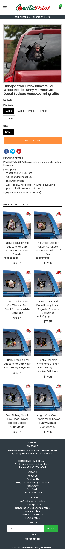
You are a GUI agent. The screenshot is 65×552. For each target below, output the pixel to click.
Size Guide (32, 489)
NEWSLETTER (32, 523)
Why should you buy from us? (32, 482)
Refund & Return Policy (32, 501)
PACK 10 (9, 118)
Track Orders (32, 485)
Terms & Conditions (33, 514)
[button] (11, 257)
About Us (32, 475)
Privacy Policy (32, 511)
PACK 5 (44, 110)
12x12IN (8, 131)
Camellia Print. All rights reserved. (36, 547)
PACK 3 (32, 110)
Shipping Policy (32, 504)
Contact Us (32, 479)
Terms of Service (32, 492)
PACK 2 (8, 110)
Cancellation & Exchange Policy (32, 508)
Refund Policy (32, 518)
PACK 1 (20, 110)
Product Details (13, 158)
